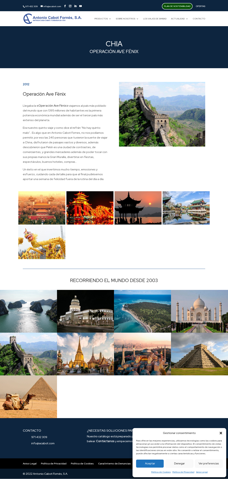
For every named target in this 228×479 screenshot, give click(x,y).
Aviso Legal (202, 472)
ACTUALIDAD (178, 18)
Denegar (179, 463)
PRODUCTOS (101, 18)
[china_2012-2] (89, 224)
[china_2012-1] (41, 224)
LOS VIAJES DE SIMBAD (155, 18)
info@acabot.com (43, 443)
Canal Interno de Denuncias (114, 463)
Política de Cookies (161, 472)
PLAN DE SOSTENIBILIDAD (177, 6)
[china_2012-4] (186, 224)
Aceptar (150, 463)
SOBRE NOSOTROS (125, 18)
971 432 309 (39, 437)
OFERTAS (200, 6)
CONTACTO (199, 18)
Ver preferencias (209, 463)
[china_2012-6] (41, 259)
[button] (221, 433)
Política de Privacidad (183, 472)
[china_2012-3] (138, 224)
